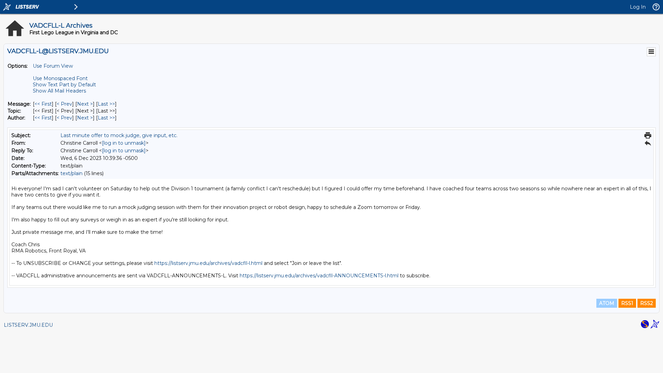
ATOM (606, 303)
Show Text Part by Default (64, 85)
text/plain (71, 173)
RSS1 (627, 303)
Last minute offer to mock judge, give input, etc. (118, 135)
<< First (43, 104)
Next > (85, 104)
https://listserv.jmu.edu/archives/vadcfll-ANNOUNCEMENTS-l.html (319, 275)
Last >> (106, 104)
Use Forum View (53, 66)
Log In (638, 7)
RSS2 (646, 303)
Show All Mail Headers (59, 91)
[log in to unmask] (124, 143)
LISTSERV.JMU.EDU (28, 325)
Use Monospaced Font (60, 78)
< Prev (64, 104)
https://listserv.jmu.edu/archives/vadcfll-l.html (208, 263)
